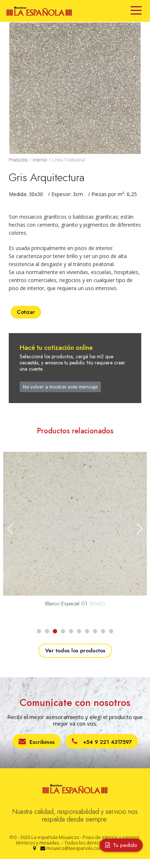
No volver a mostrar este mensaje (60, 386)
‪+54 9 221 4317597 (106, 742)
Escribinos (42, 742)
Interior (40, 160)
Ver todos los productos (75, 651)
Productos (18, 160)
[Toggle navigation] (136, 11)
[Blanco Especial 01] (75, 523)
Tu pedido (124, 845)
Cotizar (26, 312)
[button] (137, 528)
